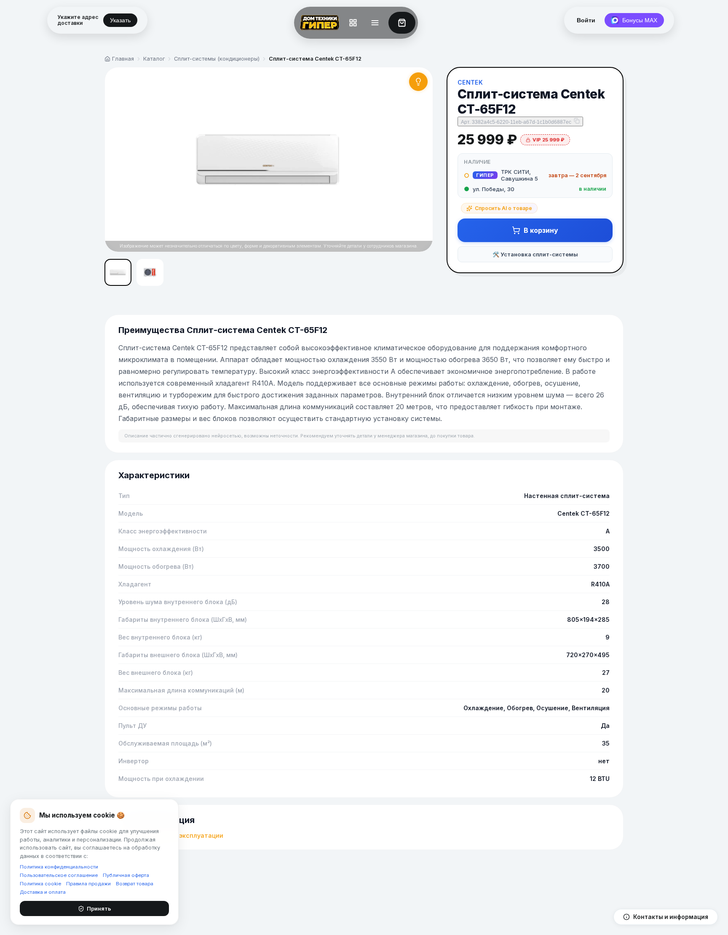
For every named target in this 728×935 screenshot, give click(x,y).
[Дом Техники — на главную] (318, 22)
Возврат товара (134, 884)
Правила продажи (88, 884)
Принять (99, 908)
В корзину (541, 230)
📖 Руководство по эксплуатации (170, 835)
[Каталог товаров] (353, 23)
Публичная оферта (126, 875)
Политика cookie (40, 884)
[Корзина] (401, 23)
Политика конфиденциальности (59, 867)
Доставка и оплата (43, 892)
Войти (586, 20)
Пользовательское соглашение (59, 875)
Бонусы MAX (639, 20)
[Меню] (375, 23)
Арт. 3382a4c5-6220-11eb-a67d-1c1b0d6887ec (516, 122)
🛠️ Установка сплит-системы (535, 254)
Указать (120, 20)
